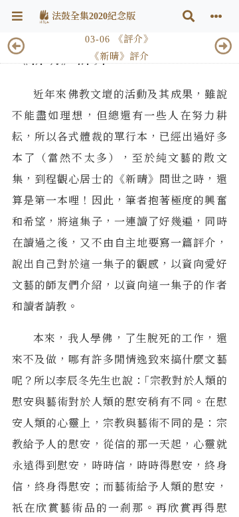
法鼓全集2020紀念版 (92, 16)
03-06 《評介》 (119, 39)
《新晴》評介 (119, 56)
